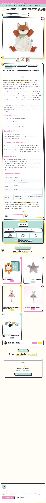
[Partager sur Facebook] (21, 240)
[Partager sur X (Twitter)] (26, 241)
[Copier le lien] (31, 241)
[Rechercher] (38, 9)
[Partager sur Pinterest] (19, 240)
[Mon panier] (44, 9)
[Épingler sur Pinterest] (4, 19)
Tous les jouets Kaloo (9, 73)
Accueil (6, 14)
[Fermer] (45, 5)
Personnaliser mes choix (7, 500)
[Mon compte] (41, 9)
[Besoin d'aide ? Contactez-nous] (2, 250)
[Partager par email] (29, 241)
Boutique (13, 14)
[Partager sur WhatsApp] (24, 240)
